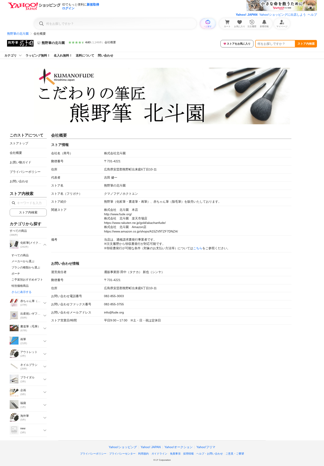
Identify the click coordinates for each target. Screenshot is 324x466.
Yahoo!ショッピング (123, 447)
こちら (197, 248)
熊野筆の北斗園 (18, 33)
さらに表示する (21, 292)
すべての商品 (20, 255)
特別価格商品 (20, 285)
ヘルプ (312, 14)
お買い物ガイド (20, 162)
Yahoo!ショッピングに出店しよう (282, 14)
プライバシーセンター (122, 453)
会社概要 (110, 42)
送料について (85, 55)
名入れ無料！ (63, 55)
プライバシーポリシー (25, 172)
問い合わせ (105, 55)
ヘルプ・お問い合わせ (209, 453)
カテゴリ (10, 55)
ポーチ (15, 273)
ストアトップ (19, 143)
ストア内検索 (306, 43)
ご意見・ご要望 (234, 453)
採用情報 (188, 453)
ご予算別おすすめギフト (27, 279)
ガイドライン (159, 453)
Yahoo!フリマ (205, 447)
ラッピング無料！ (38, 55)
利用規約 (143, 453)
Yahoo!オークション (178, 447)
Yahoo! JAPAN (246, 14)
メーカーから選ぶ (22, 261)
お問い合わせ (19, 181)
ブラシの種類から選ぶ (25, 267)
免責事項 (175, 453)
